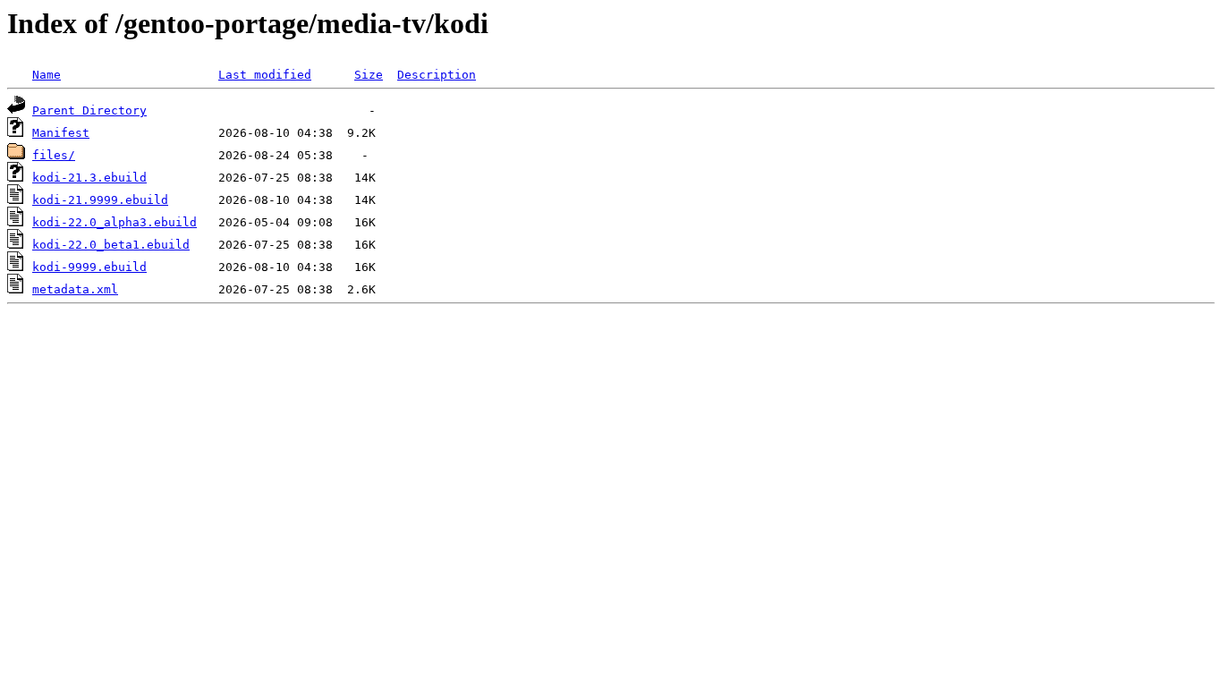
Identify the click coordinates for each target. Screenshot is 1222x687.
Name (46, 74)
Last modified (264, 74)
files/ (53, 155)
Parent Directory (89, 110)
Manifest (60, 133)
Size (368, 74)
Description (436, 74)
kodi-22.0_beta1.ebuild (111, 244)
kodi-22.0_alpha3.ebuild (114, 222)
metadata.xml (75, 289)
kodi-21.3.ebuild (89, 177)
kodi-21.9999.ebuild (100, 200)
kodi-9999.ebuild (89, 267)
